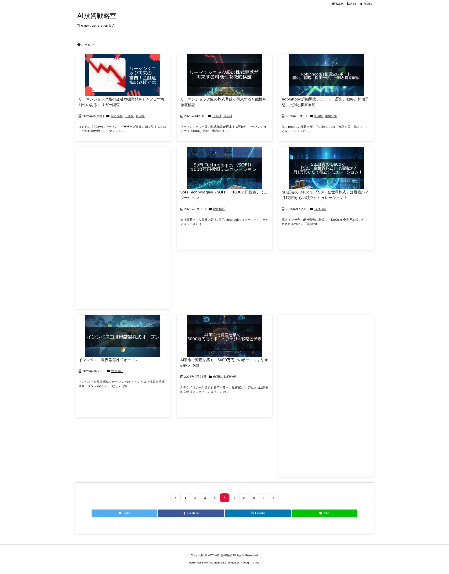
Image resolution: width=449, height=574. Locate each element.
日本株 (129, 116)
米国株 (140, 116)
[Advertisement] (123, 227)
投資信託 (117, 116)
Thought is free (250, 562)
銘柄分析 (331, 116)
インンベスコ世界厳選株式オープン (108, 359)
